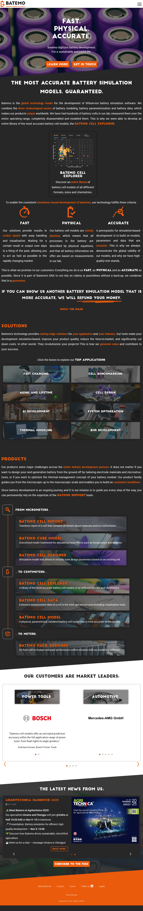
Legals (102, 891)
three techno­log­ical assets (35, 108)
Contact (60, 891)
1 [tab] (67, 766)
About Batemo (44, 891)
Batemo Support (71, 495)
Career (73, 891)
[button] (104, 758)
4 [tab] (76, 766)
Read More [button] (59, 854)
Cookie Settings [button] (71, 900)
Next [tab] (137, 764)
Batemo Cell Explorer (94, 124)
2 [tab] (70, 766)
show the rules (71, 309)
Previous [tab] (5, 764)
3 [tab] (73, 768)
